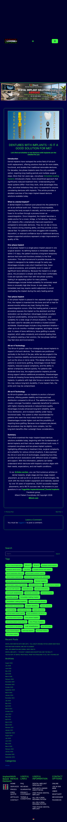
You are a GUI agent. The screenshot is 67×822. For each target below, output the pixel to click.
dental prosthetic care (36, 585)
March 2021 (8, 725)
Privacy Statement (25, 793)
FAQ (22, 783)
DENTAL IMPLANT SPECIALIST (39, 784)
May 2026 (8, 671)
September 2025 (10, 690)
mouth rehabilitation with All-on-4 (36, 613)
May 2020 (8, 743)
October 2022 (9, 711)
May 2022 (8, 716)
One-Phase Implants (37, 622)
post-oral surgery (46, 626)
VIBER (54, 791)
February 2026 (9, 679)
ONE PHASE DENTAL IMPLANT (40, 794)
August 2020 (9, 735)
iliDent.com (33, 498)
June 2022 (8, 714)
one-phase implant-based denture (16, 622)
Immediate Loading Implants (16, 601)
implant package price (24, 610)
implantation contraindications (15, 606)
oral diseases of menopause (14, 626)
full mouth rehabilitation (14, 593)
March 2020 (8, 746)
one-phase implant (31, 617)
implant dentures (46, 606)
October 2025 (9, 687)
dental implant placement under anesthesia (37, 577)
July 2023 (8, 700)
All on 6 (36, 565)
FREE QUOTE (13, 793)
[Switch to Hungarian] (33, 819)
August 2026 (9, 663)
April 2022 (8, 719)
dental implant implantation (14, 577)
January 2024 (9, 695)
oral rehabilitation (31, 626)
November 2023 (9, 698)
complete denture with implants (42, 569)
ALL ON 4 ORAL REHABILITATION (39, 798)
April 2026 (8, 673)
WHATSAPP (57, 794)
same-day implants (28, 630)
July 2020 (8, 738)
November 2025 (9, 684)
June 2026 (8, 668)
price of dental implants (13, 630)
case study (27, 569)
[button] (32, 41)
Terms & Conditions (25, 798)
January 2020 (9, 751)
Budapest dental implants (49, 565)
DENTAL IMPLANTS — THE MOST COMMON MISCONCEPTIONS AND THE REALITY (29, 652)
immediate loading (12, 597)
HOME (12, 783)
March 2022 (8, 722)
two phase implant (12, 634)
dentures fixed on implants (52, 585)
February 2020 (9, 749)
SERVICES (14, 786)
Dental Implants (40, 581)
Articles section (21, 472)
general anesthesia (47, 593)
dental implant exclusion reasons (35, 573)
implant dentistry (32, 606)
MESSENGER (57, 797)
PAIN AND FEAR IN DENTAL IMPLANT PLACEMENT (19, 646)
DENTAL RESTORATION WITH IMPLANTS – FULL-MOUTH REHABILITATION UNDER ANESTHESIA (32, 644)
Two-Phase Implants (42, 630)
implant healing (11, 610)
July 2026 (8, 665)
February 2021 (9, 727)
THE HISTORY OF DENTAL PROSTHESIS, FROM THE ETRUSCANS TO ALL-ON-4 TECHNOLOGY (32, 654)
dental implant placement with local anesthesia (19, 581)
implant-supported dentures (38, 601)
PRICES (13, 789)
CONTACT (14, 800)
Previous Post (9, 512)
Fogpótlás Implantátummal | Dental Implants (40, 489)
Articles (7, 765)
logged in (22, 523)
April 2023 (8, 706)
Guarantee (25, 789)
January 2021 (9, 730)
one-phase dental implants (14, 617)
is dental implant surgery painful (15, 613)
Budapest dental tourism (14, 569)
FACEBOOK (57, 800)
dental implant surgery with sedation (17, 585)
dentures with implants (13, 589)
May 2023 (8, 703)
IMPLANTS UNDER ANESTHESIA (39, 789)
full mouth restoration (32, 593)
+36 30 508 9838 (56, 787)
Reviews (24, 786)
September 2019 (10, 757)
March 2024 (8, 692)
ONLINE (55, 783)
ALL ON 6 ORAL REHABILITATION (39, 803)
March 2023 (8, 708)
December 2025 (9, 681)
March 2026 (8, 676)
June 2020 (8, 741)
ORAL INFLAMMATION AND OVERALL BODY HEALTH (20, 649)
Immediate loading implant (30, 597)
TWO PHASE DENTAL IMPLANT (41, 808)
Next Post (59, 512)
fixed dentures (27, 589)
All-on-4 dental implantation (14, 565)
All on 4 (27, 565)
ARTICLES (14, 797)
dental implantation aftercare (15, 573)
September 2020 (10, 733)
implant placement (38, 610)
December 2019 (9, 754)
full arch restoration (41, 589)
